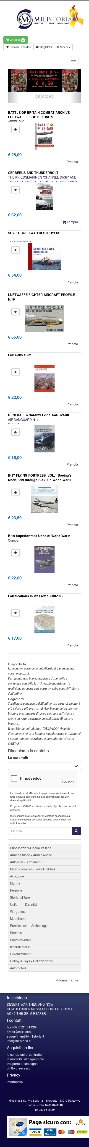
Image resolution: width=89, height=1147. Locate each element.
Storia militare (20, 897)
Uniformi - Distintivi (23, 904)
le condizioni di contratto (24, 1054)
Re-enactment (20, 954)
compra (72, 222)
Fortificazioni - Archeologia (29, 925)
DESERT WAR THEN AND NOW (30, 1004)
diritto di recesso (19, 1068)
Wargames (18, 911)
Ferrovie (16, 890)
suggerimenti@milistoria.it (25, 1036)
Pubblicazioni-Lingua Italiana (30, 848)
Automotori (18, 968)
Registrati (45, 47)
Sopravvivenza (20, 939)
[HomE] (44, 19)
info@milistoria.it (19, 1040)
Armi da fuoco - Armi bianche (31, 855)
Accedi (64, 47)
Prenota (72, 161)
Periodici (16, 932)
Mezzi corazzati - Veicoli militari (32, 869)
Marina (15, 883)
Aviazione (17, 876)
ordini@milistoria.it (20, 1031)
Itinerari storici (20, 947)
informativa (15, 1082)
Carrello (16, 40)
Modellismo (18, 918)
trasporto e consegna (22, 1063)
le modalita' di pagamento (25, 1059)
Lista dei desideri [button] (20, 47)
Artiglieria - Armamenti (26, 862)
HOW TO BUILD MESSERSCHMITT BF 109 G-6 (41, 1009)
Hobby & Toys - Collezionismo (31, 961)
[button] (13, 86)
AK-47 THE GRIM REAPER (26, 1013)
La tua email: (18, 757)
